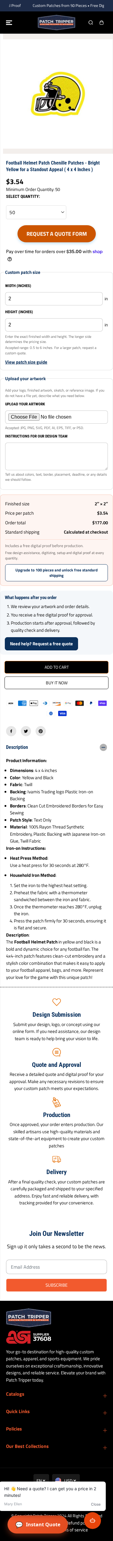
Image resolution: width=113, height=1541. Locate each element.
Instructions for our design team (36, 436)
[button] (9, 23)
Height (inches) (19, 312)
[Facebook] (11, 731)
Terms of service (72, 1529)
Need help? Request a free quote (41, 643)
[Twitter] (26, 731)
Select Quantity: (23, 196)
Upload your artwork (25, 404)
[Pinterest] (41, 731)
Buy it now (56, 683)
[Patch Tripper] (56, 23)
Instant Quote (37, 1525)
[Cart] (101, 22)
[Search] (90, 22)
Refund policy (78, 1522)
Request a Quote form (57, 234)
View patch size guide (26, 362)
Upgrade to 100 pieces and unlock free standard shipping (56, 572)
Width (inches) (18, 285)
